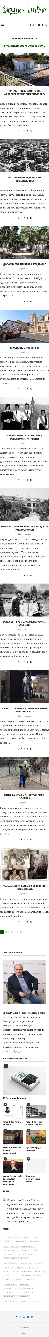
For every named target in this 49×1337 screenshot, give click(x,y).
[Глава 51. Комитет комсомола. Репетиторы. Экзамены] (24, 413)
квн (6, 1271)
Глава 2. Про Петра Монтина (12, 1123)
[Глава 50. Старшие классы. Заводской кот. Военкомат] (24, 504)
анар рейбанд (28, 1246)
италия (7, 1267)
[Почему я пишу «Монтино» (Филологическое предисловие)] (24, 69)
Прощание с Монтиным (24, 347)
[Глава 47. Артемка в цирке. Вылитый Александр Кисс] (24, 686)
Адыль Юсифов (22, 1238)
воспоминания (10, 1259)
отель (30, 1280)
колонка (26, 1271)
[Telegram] (42, 25)
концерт (39, 1271)
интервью (26, 1263)
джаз (24, 1259)
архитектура (9, 1250)
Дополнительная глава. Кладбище (24, 264)
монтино (26, 1276)
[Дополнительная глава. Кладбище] (24, 242)
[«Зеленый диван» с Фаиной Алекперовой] (13, 1137)
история (38, 1263)
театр (27, 1292)
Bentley (8, 1238)
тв (18, 1292)
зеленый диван (10, 1263)
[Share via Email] (30, 131)
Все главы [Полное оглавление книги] (24, 45)
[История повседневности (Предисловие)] (24, 155)
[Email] (39, 25)
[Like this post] (18, 131)
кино (15, 1271)
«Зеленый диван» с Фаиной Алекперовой (12, 1150)
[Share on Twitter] (24, 131)
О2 (5, 1246)
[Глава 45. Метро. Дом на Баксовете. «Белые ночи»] (24, 864)
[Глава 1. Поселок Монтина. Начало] (36, 1111)
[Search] (46, 25)
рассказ (24, 1284)
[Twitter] (33, 25)
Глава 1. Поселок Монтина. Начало (34, 1123)
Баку (35, 1238)
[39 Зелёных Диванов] (24, 1080)
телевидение (10, 1297)
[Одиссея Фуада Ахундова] (36, 1137)
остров (19, 1280)
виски (31, 1254)
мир (6, 1276)
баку (21, 1254)
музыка (8, 1280)
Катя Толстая (20, 1242)
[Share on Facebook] (21, 131)
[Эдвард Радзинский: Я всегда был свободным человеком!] (13, 1166)
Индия (7, 1242)
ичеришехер (20, 1267)
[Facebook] (30, 25)
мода (15, 1276)
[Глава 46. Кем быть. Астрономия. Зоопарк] (24, 773)
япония (35, 1301)
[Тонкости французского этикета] (36, 1166)
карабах (33, 1267)
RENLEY (26, 1328)
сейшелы (8, 1292)
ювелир (24, 1301)
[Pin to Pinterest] (27, 131)
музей (37, 1276)
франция (24, 1297)
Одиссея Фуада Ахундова (33, 1149)
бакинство (9, 1254)
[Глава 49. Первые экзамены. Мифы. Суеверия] (24, 600)
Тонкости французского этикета (33, 1179)
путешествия (10, 1284)
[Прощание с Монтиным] (24, 326)
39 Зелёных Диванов (14, 1098)
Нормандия (35, 1242)
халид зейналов (10, 1301)
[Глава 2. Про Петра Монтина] (13, 1111)
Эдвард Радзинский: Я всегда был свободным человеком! (12, 1180)
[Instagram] (36, 25)
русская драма (27, 1288)
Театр (14, 1246)
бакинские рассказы (27, 1250)
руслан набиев (10, 1288)
